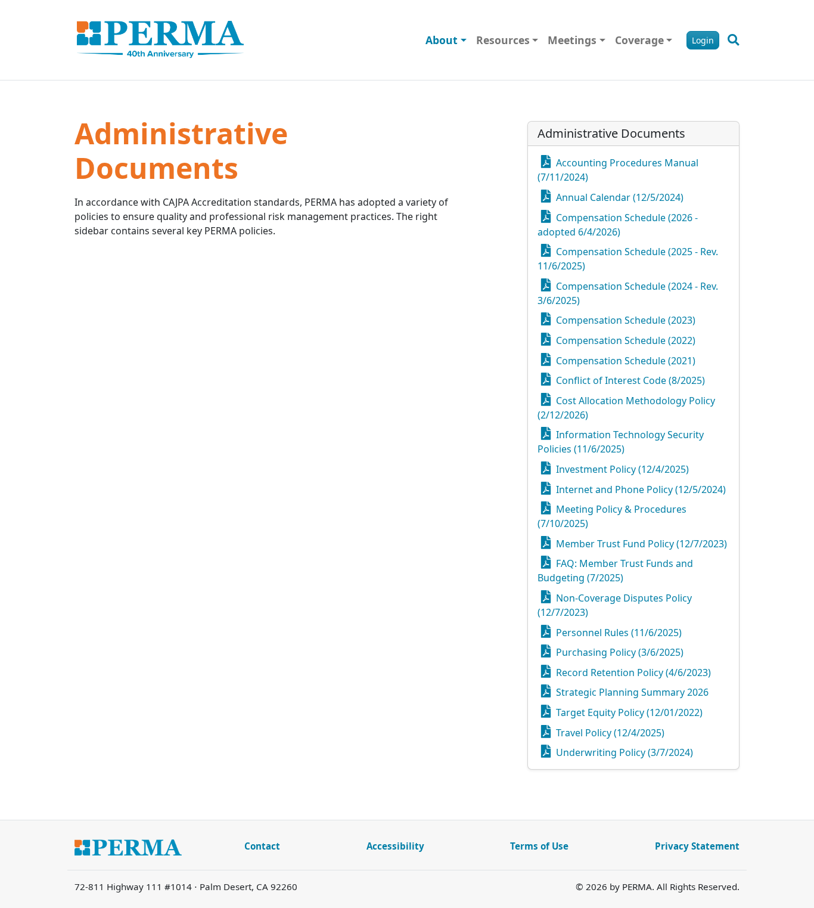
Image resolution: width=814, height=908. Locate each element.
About (441, 40)
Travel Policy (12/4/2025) (609, 732)
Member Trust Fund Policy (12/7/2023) (640, 543)
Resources (503, 40)
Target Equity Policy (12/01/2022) (628, 712)
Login (703, 40)
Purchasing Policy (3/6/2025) (618, 652)
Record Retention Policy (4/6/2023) (632, 672)
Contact (262, 846)
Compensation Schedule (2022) (624, 340)
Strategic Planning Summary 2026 (631, 692)
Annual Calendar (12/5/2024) (618, 197)
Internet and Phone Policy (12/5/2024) (640, 489)
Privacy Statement (697, 846)
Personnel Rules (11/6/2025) (618, 632)
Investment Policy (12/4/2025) (621, 469)
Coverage (639, 40)
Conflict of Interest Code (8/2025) (629, 380)
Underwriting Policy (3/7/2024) (623, 752)
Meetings (572, 40)
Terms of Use (539, 846)
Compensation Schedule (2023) (624, 320)
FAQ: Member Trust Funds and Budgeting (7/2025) (615, 570)
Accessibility (395, 846)
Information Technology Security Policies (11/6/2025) (621, 441)
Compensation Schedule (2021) (624, 360)
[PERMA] (160, 40)
